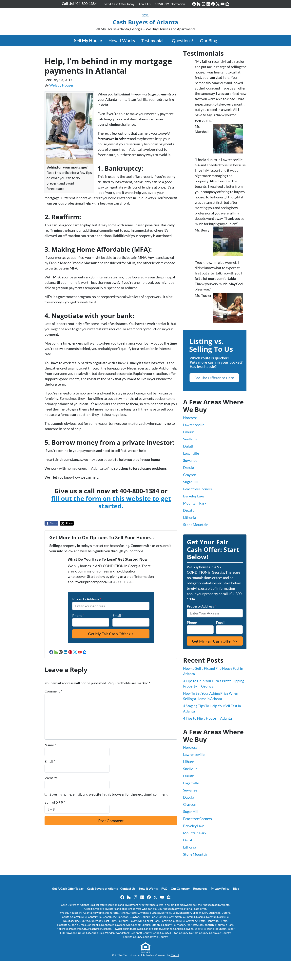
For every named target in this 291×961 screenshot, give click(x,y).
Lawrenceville (193, 425)
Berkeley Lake (193, 496)
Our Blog (208, 40)
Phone (78, 615)
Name (50, 745)
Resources (200, 888)
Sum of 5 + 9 (55, 802)
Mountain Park (194, 503)
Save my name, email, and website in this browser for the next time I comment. (108, 794)
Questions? (182, 40)
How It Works (121, 40)
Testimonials (153, 40)
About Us (145, 4)
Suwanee (190, 460)
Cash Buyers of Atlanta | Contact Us (111, 888)
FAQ (164, 888)
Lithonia (189, 517)
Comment (53, 691)
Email (117, 615)
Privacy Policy (220, 888)
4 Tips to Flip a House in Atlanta (207, 718)
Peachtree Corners (197, 489)
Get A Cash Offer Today (119, 4)
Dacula (188, 467)
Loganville (191, 453)
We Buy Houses (61, 85)
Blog (236, 888)
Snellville (190, 439)
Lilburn (188, 432)
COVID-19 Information (170, 4)
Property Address (86, 599)
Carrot (175, 955)
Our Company (180, 888)
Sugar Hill (190, 482)
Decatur (189, 510)
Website (51, 778)
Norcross (190, 417)
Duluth (188, 446)
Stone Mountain (195, 524)
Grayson (189, 474)
